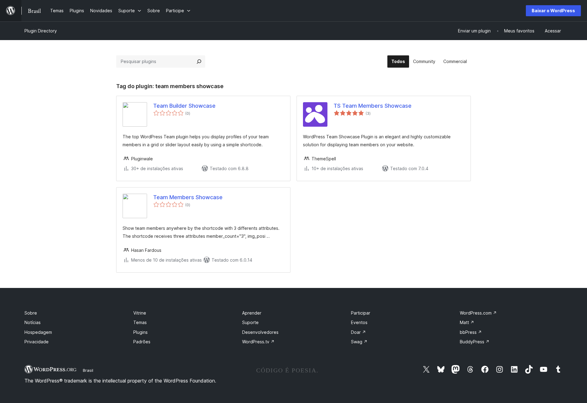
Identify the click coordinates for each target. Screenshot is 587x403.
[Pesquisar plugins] (199, 61)
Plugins (140, 332)
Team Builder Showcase (184, 106)
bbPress (471, 332)
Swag (359, 341)
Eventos (359, 322)
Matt (467, 322)
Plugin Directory (40, 30)
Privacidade (36, 341)
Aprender (251, 312)
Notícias (32, 322)
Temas (140, 322)
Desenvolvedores (260, 332)
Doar (358, 332)
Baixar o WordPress (553, 10)
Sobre (30, 312)
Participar (360, 312)
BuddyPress (474, 341)
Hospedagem (38, 332)
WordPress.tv (258, 341)
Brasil (88, 370)
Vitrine (139, 312)
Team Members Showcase (188, 197)
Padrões (141, 341)
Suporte (250, 322)
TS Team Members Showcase (373, 106)
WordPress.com (478, 312)
